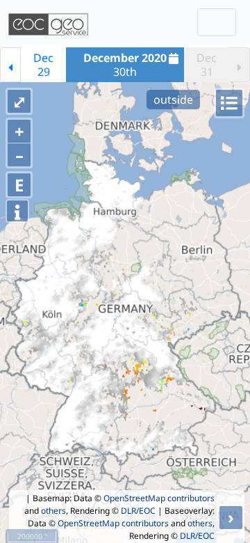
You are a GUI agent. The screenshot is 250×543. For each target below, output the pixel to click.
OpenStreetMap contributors (159, 498)
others (53, 511)
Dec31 (207, 64)
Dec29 (43, 64)
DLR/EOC (138, 511)
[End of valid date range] (239, 64)
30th (125, 64)
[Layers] (229, 103)
